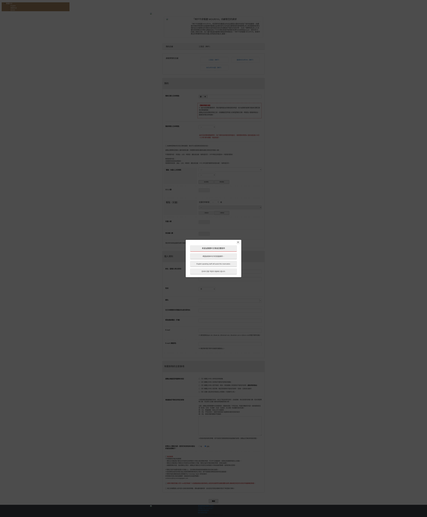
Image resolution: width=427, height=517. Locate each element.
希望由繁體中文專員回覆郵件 (213, 248)
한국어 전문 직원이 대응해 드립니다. (214, 271)
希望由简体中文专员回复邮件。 (213, 256)
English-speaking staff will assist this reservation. (213, 264)
